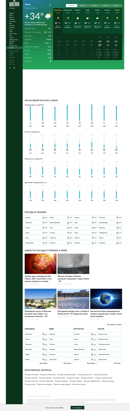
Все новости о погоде (114, 324)
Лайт (10, 35)
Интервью (12, 57)
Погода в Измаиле (31, 374)
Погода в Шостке (31, 381)
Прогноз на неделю (44, 384)
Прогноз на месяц (79, 384)
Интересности (13, 46)
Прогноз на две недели (62, 384)
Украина (11, 17)
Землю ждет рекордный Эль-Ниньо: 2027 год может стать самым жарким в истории (38, 278)
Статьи (11, 55)
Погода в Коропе (31, 378)
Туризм (11, 44)
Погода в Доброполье (92, 381)
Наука (11, 31)
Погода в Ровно (59, 378)
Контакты (12, 62)
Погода (11, 48)
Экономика (12, 21)
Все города (43, 363)
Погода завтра (30, 384)
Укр (14, 64)
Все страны (67, 363)
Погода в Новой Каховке (66, 374)
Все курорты (91, 363)
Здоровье (12, 42)
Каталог (11, 60)
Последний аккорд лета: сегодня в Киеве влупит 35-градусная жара (73, 312)
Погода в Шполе (87, 378)
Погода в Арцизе (45, 378)
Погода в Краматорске (103, 378)
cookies (61, 408)
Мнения (11, 53)
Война (11, 15)
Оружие (11, 37)
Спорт (11, 29)
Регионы (12, 27)
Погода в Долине (61, 381)
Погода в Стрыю (73, 378)
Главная (11, 13)
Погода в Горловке (46, 381)
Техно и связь (13, 33)
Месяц (116, 5)
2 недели (105, 5)
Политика (12, 19)
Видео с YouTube (14, 51)
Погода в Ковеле (76, 381)
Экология (12, 25)
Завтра (82, 5)
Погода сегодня (108, 381)
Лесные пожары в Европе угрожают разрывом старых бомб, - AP (73, 278)
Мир (10, 23)
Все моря (117, 363)
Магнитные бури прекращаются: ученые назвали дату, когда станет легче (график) (106, 313)
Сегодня (71, 5)
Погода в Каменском (48, 374)
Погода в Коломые (100, 374)
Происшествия (13, 40)
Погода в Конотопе (84, 374)
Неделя (94, 5)
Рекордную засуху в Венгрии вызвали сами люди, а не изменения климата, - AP (38, 313)
